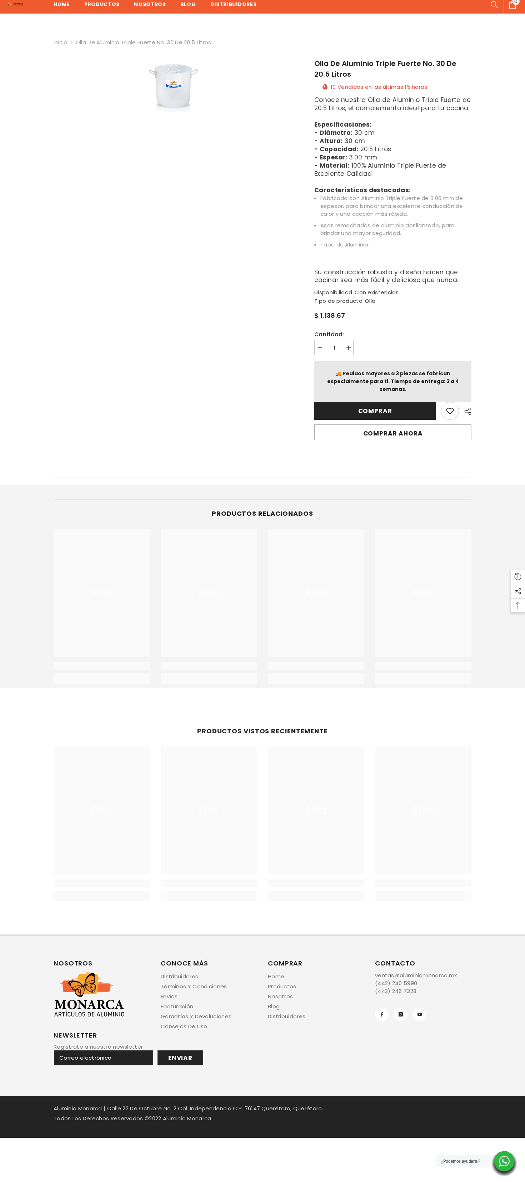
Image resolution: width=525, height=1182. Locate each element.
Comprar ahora (393, 433)
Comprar (375, 411)
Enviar (180, 1058)
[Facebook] (382, 1014)
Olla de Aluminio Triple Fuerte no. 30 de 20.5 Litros (385, 68)
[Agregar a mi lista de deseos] (450, 411)
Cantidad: (329, 334)
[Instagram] (401, 1014)
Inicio (61, 42)
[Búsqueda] (494, 4)
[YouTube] (419, 1014)
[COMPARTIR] (465, 411)
